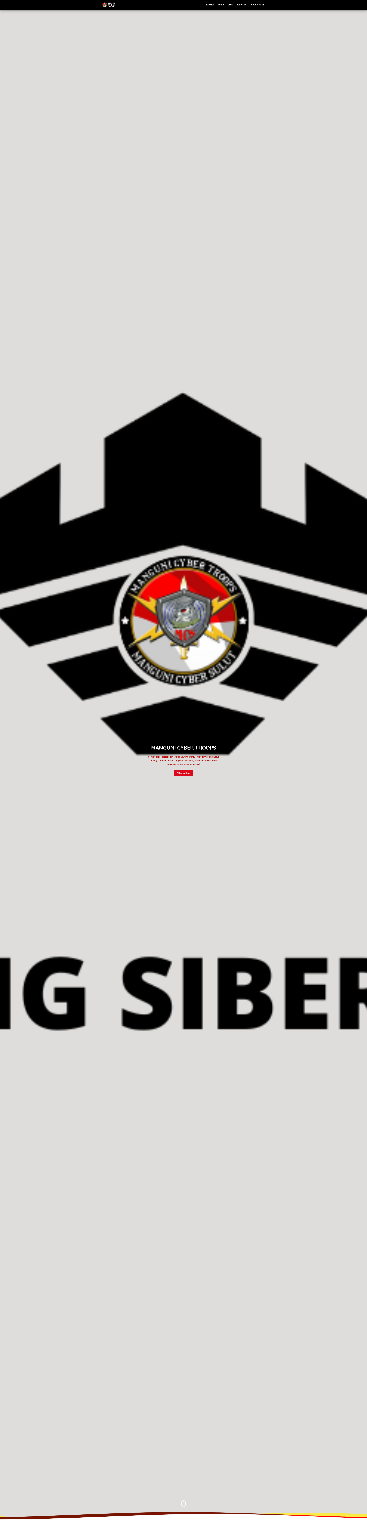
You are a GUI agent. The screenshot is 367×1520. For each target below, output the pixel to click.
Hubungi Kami (257, 5)
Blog (230, 5)
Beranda (210, 5)
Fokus (221, 5)
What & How (183, 773)
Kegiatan (241, 5)
